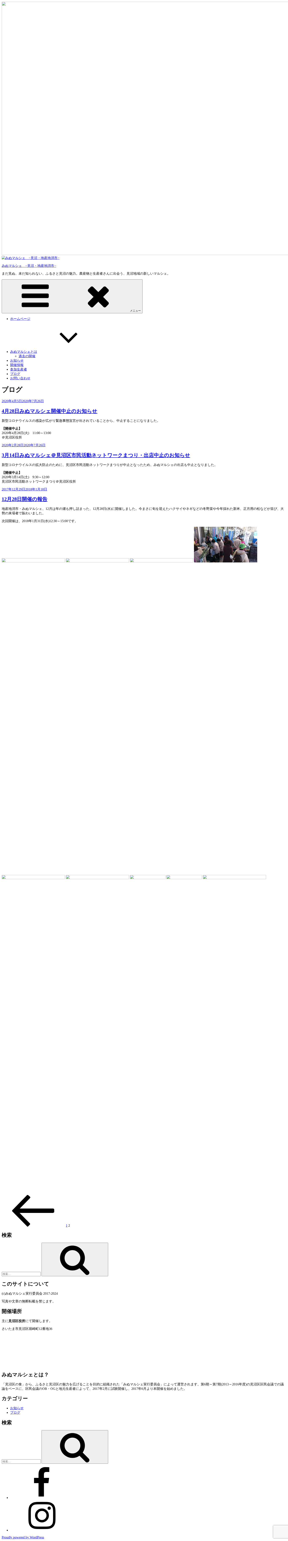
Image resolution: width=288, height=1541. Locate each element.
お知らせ (17, 360)
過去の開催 (27, 356)
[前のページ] (33, 1225)
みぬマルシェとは (23, 351)
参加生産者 (18, 369)
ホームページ (20, 318)
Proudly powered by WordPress (23, 1537)
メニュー (135, 310)
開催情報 (17, 365)
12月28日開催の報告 (24, 499)
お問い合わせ (20, 378)
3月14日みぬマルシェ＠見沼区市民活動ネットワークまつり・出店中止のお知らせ (96, 455)
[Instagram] (41, 1530)
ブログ (15, 374)
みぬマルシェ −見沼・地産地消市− (29, 265)
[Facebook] (41, 1497)
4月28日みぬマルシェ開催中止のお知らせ (49, 411)
